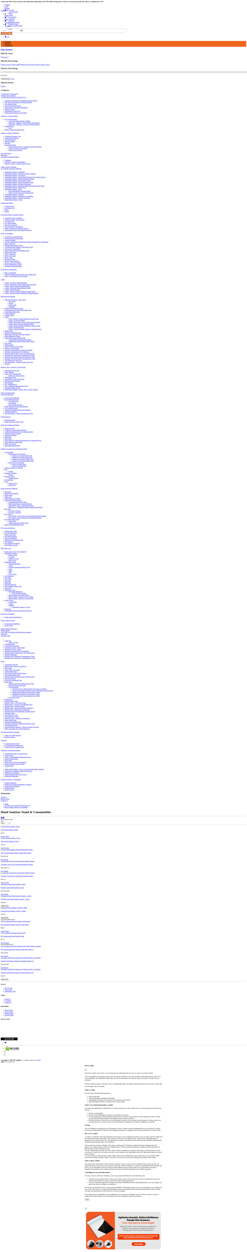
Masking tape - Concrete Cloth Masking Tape (18, 704)
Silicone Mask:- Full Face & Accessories (20, 597)
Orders (10, 13)
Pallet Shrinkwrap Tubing (12, 336)
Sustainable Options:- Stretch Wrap (15, 187)
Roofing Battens (10, 788)
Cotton (10, 565)
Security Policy (9, 1015)
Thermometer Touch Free (12, 111)
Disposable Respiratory (15, 591)
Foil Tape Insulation (11, 536)
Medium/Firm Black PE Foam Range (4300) (26, 694)
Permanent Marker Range (12, 388)
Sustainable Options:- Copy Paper (15, 175)
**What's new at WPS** (8, 95)
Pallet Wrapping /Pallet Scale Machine (16, 406)
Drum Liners (8, 495)
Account (7, 26)
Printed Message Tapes (12, 717)
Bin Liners (4, 155)
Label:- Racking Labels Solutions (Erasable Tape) (23, 319)
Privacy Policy (9, 1012)
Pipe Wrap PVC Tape (11, 715)
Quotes (10, 15)
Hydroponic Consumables (9, 269)
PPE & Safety (9, 480)
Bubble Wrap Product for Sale (14, 308)
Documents (11, 301)
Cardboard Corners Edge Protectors (15, 430)
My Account (8, 988)
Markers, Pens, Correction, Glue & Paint (13, 367)
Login (6, 6)
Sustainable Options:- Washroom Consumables (19, 196)
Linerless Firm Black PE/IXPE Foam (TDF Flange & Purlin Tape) (32, 690)
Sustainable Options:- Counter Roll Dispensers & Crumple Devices (25, 177)
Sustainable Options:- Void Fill (14, 194)
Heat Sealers (12, 403)
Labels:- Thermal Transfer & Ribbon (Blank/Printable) (25, 329)
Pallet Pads (8, 437)
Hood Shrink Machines (15, 405)
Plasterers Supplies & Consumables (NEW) (14, 449)
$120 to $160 (34, 65)
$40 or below (6, 65)
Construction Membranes (12, 624)
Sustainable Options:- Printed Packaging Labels (19, 182)
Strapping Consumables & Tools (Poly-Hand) (18, 350)
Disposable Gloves (10, 562)
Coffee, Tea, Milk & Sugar (13, 735)
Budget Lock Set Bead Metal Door (23, 461)
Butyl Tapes (8, 668)
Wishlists (7, 5)
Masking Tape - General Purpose (15, 706)
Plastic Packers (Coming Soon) (14, 422)
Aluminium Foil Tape (11, 664)
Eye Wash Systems (10, 223)
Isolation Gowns (10, 109)
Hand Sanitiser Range (11, 759)
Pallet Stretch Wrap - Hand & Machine (20, 504)
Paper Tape (11, 485)
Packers (10, 475)
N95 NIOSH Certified (19, 593)
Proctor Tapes (9, 625)
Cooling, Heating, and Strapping (14, 220)
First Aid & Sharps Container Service (12, 215)
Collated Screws (10, 206)
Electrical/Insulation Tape (12, 675)
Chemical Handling (14, 564)
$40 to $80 (15, 65)
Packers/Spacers (6, 417)
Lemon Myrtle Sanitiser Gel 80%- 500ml (13, 911)
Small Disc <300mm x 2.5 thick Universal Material (24, 124)
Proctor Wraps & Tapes (8, 620)
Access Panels (9, 452)
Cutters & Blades (10, 313)
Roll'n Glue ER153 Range (16, 376)
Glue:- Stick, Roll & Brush (13, 374)
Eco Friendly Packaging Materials (11, 169)
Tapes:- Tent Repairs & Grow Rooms (16, 276)
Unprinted (11, 307)
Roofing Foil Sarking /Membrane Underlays (18, 784)
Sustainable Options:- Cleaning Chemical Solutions (20, 174)
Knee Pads (8, 588)
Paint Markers (9, 382)
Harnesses (8, 583)
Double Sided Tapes (11, 531)
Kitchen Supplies (10, 737)
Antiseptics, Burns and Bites (13, 218)
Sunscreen (8, 609)
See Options (4, 859)
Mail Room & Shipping (8, 296)
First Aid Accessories (11, 225)
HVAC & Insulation (7, 233)
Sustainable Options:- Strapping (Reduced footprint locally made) (24, 186)
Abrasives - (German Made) (9, 116)
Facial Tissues (9, 755)
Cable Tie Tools (13, 642)
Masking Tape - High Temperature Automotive (19, 708)
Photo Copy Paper (10, 444)
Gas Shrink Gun (13, 401)
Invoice (10, 303)
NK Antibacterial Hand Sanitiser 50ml (12, 936)
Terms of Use (9, 1010)
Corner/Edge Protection (12, 646)
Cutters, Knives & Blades (8, 167)
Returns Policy (5, 799)
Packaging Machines (7, 394)
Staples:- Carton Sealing (12, 348)
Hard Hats (8, 581)
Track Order (8, 990)
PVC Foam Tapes (13, 697)
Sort (2, 821)
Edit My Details (13, 24)
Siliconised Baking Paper (12, 446)
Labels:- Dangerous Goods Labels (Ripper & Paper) (20, 284)
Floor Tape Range (10, 678)
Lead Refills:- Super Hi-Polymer (14, 379)
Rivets (6, 210)
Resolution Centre (13, 22)
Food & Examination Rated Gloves (19, 567)
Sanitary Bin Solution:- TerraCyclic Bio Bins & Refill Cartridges (24, 769)
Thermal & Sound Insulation (13, 266)
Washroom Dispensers (11, 776)
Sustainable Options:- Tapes (13, 189)
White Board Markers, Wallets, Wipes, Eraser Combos (21, 389)
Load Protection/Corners (12, 743)
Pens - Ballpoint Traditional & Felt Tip (16, 386)
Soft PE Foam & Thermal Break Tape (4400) (26, 696)
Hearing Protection (10, 584)
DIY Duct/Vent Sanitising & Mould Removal (18, 102)
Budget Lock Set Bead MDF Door (23, 459)
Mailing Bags (9, 331)
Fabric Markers (9, 372)
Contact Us (9, 46)
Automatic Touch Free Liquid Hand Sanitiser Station (17, 864)
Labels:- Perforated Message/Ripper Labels (18, 288)
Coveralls (11, 557)
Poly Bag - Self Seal (14, 512)
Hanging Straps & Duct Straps (14, 238)
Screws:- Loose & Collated (13, 263)
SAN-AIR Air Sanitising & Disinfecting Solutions (16, 632)
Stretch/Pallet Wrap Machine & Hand (19, 339)
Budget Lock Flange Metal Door (22, 457)
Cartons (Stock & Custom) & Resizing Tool (18, 310)
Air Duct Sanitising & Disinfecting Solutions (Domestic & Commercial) (26, 242)
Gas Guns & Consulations (13, 249)
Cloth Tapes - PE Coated (12, 670)
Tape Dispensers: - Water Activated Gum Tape (19, 362)
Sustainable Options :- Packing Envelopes (17, 198)
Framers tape (8, 699)
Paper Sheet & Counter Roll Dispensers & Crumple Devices (23, 440)
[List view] (3, 818)
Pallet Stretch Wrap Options (13, 500)
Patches (10, 471)
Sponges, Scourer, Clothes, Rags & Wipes (17, 164)
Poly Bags (8, 509)
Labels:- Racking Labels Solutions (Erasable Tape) (20, 291)
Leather (10, 604)
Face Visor (8, 579)
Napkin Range (9, 766)
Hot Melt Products (10, 140)
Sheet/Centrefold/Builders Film (14, 525)
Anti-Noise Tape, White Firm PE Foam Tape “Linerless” (29, 689)
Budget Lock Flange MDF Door (22, 456)
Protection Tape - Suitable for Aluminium (17, 718)
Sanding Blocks (13, 478)
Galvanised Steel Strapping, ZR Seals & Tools (19, 247)
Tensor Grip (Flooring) (15, 150)
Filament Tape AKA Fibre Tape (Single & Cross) (20, 677)
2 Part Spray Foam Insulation (13, 237)
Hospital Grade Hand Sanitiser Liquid (12, 887)
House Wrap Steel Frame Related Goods (17, 250)
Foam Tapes (8, 682)
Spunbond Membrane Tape (13, 722)
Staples (7, 211)
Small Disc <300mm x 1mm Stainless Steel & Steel (24, 123)
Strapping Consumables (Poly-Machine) (17, 352)
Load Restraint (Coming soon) (14, 745)
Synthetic (11, 605)
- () (7, 37)
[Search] (21, 31)
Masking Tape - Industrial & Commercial (17, 710)
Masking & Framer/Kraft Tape (14, 540)
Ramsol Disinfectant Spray (9, 629)
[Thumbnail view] (1, 818)
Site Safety (4, 634)
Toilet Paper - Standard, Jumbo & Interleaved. (19, 771)
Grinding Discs (9, 126)
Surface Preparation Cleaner (13, 264)
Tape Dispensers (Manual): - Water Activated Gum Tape (22, 727)
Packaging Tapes (10, 713)
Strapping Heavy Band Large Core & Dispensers (20, 353)
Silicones (7, 143)
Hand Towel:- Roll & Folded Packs (15, 762)
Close (87, 1199)
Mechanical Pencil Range (12, 381)
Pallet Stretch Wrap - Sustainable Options (21, 505)
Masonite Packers (10, 259)
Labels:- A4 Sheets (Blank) (16, 320)
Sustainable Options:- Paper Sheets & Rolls (18, 180)
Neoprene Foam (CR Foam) (17, 685)
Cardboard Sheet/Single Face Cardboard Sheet (19, 432)
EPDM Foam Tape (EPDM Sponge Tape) (21, 684)
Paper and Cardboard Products (10, 425)
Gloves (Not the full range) (13, 106)
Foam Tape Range (10, 535)
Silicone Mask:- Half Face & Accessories (20, 598)
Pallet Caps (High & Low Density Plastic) (17, 334)
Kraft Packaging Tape (11, 701)
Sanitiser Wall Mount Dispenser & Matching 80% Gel (17, 961)
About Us (8, 44)
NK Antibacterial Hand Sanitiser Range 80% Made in (17, 949)
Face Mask (8, 578)
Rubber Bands (9, 345)
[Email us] (5, 1042)
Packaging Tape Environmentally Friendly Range (20, 711)
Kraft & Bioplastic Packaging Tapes (19, 191)
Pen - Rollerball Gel (11, 384)
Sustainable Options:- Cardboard (15, 172)
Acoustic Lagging (10, 240)
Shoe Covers (12, 560)
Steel (9, 128)
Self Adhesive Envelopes (12, 543)
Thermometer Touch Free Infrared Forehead (18, 230)
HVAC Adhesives (10, 254)
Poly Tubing (8, 514)
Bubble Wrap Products (11, 493)
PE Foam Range (13, 687)
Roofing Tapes (9, 790)
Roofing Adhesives (10, 783)
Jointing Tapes (12, 483)
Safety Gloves (9, 600)
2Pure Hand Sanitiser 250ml (9, 830)
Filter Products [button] (7, 50)
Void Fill (7, 364)
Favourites (11, 19)
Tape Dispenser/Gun (11, 725)
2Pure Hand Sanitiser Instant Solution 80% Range (16, 853)
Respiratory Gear (10, 590)
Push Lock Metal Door (19, 466)
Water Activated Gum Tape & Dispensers (21, 193)
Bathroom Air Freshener (12, 773)
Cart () (7, 22)
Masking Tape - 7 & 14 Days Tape (15, 703)
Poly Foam (8, 343)
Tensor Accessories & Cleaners (17, 148)
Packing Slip (12, 305)
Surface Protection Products (13, 617)
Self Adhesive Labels (11, 545)
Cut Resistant (12, 602)
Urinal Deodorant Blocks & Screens (16, 774)
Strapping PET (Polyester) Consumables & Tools (20, 355)
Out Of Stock (5, 836)
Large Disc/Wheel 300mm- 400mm (19, 121)
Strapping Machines (11, 412)
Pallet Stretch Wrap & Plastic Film (15, 338)
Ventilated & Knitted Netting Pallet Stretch (21, 341)
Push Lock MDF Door (19, 464)
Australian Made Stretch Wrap (17, 502)
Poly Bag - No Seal (14, 511)
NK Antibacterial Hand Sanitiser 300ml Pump (15, 924)
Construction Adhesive (12, 138)
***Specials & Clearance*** (9, 94)
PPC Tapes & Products (8, 528)
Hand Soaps (8, 760)
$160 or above (45, 65)
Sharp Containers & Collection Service (16, 228)
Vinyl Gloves (12, 574)
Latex (10, 569)
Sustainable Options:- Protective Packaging (18, 184)
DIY (6, 469)
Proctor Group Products (12, 261)
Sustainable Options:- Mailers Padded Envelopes (19, 179)
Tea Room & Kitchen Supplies (10, 732)
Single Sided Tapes (10, 720)
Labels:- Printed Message (12, 290)
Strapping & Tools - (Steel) (13, 649)
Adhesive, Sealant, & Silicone (10, 133)
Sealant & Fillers (10, 141)
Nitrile (10, 571)
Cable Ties (8, 641)
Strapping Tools (5, 636)
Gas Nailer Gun (9, 208)
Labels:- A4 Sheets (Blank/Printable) (16, 283)
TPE (9, 572)
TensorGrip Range (10, 145)
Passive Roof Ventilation (12, 786)
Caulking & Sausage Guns (13, 136)
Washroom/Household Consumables (16, 113)
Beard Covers (12, 555)
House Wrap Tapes (10, 252)
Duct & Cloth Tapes (11, 533)
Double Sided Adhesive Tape (13, 245)
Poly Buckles (9, 541)
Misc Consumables (10, 273)
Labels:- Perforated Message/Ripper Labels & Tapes (24, 326)
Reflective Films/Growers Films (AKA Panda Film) (20, 274)
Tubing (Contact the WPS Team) (18, 523)
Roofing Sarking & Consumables (11, 779)
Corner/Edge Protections (12, 312)
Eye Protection (9, 576)
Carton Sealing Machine (12, 398)
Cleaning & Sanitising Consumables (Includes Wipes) (21, 100)
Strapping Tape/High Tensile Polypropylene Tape (20, 357)
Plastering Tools (9, 476)
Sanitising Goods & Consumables (15, 162)
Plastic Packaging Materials (9, 488)
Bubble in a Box (10, 428)
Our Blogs (8, 1001)
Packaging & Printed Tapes (13, 333)
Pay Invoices (12, 17)
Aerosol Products (6, 153)
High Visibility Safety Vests (13, 586)
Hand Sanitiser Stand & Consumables (16, 107)
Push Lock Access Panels (16, 462)
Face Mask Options (10, 104)
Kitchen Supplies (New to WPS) (15, 764)
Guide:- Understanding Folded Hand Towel (18, 757)
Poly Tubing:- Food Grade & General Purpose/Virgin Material (27, 516)
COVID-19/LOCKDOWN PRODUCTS (13, 97)
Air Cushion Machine (11, 408)
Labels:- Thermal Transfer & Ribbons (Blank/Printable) (21, 293)
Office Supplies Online (8, 393)
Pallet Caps (8, 497)
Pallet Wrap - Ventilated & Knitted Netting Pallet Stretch (25, 507)
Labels (3, 279)
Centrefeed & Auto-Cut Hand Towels (16, 754)
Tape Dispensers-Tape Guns (13, 360)
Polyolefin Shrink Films (12, 519)
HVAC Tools (9, 257)
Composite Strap (10, 644)
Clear (12, 79)
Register (7, 8)
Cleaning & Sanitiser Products (10, 157)
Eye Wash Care (9, 221)
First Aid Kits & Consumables (14, 227)
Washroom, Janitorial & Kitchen (10, 750)
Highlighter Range (10, 377)
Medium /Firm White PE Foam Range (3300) (26, 692)
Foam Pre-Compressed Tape (13, 680)
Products (8, 42)
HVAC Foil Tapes (10, 256)
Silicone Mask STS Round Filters (18, 595)
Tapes (6, 482)
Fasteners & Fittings (7, 203)
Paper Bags (8, 439)
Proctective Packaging (7, 614)
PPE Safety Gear (6, 548)
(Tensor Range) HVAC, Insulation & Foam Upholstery (25, 147)
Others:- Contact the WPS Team (14, 130)
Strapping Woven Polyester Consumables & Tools (20, 359)
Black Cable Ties (10, 244)
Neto (39, 1060)
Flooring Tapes (9, 315)
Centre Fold (12, 521)
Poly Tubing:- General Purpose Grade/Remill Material (24, 518)
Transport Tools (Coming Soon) (14, 747)
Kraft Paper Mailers (11, 435)
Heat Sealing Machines (12, 399)
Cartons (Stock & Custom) (13, 433)
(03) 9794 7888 (6, 33)
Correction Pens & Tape (12, 370)
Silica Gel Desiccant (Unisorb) (14, 346)
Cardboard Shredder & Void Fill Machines (17, 410)
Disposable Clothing (11, 553)
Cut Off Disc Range (11, 119)
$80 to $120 (25, 65)
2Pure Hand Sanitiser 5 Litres (10, 841)
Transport (4, 740)
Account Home (13, 12)
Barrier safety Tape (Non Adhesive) (15, 552)
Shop (6, 19)
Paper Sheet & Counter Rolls (13, 442)
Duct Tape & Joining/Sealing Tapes (15, 673)
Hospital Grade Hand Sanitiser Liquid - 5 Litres (15, 899)
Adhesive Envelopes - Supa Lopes (15, 300)
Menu (6, 15)
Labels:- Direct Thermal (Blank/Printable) (17, 286)
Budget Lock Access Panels (16, 454)
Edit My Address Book (15, 26)
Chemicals (8, 160)
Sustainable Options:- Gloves (13, 200)
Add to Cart (5, 906)
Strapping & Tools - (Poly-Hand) (15, 648)
